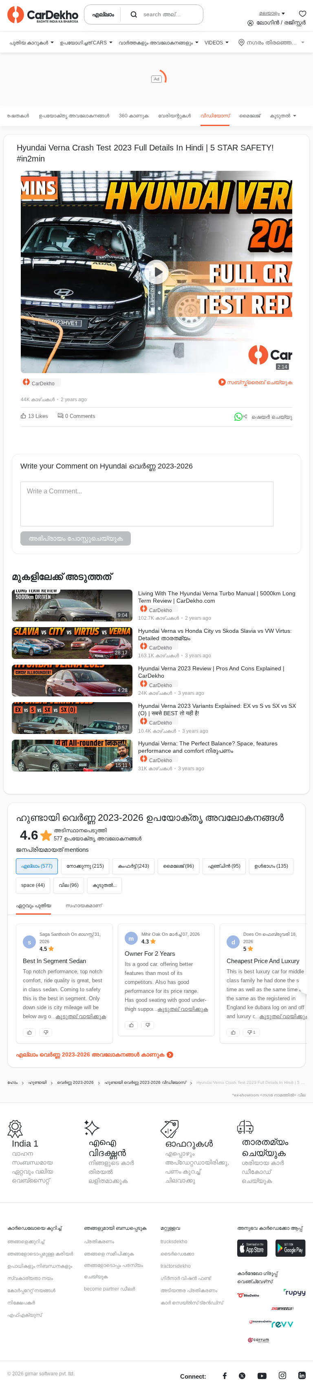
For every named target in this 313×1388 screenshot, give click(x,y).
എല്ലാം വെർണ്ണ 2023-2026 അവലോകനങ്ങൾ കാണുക (90, 1054)
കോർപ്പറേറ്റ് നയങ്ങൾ (31, 1290)
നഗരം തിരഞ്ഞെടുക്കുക (272, 42)
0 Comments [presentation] (80, 416)
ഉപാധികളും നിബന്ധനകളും (39, 1266)
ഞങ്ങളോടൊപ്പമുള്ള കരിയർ (40, 1254)
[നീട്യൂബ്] (262, 1377)
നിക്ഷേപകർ (21, 1303)
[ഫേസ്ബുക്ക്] (225, 1377)
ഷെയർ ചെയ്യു (271, 417)
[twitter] (242, 1377)
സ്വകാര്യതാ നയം (30, 1278)
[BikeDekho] (248, 1295)
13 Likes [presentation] (38, 416)
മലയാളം (269, 13)
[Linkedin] (302, 1377)
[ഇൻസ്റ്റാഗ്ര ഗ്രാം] (282, 1377)
